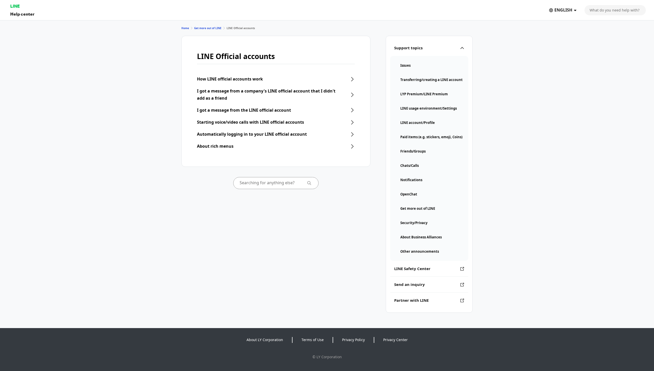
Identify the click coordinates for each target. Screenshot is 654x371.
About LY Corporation (265, 339)
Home (185, 28)
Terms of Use (312, 339)
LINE (15, 6)
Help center (22, 14)
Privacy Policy (353, 339)
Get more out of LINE (207, 28)
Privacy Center (395, 339)
